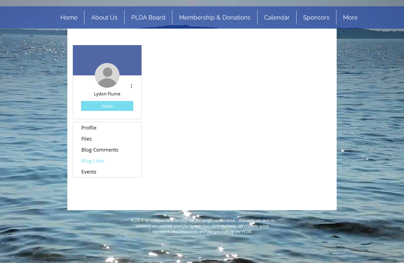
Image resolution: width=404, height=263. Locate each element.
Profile (88, 127)
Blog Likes (93, 160)
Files (86, 138)
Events (88, 171)
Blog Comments (99, 149)
